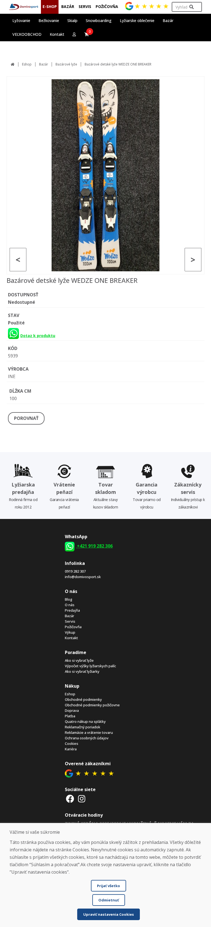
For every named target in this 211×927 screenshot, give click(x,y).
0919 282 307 (75, 571)
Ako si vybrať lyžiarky (82, 671)
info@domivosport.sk (83, 576)
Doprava (72, 710)
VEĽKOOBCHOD (26, 34)
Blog (68, 599)
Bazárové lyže (66, 64)
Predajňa (72, 610)
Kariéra (71, 748)
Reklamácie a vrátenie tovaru (89, 732)
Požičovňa (73, 626)
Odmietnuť (108, 900)
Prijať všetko (108, 885)
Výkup (70, 632)
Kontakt (57, 34)
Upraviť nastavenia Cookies (108, 914)
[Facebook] (70, 798)
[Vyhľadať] (191, 7)
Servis (70, 621)
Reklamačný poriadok (82, 726)
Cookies (71, 743)
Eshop (27, 64)
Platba (70, 715)
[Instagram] (81, 798)
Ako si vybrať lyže (79, 660)
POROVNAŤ (26, 418)
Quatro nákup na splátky (85, 721)
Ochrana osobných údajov (87, 737)
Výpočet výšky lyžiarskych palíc (90, 665)
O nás (69, 604)
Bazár (43, 64)
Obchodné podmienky (83, 699)
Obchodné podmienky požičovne (92, 704)
